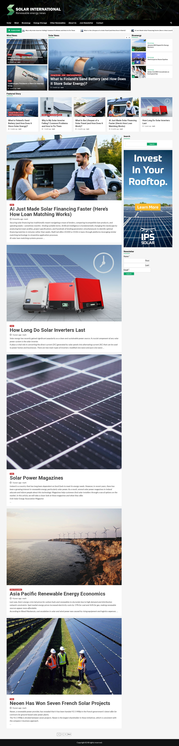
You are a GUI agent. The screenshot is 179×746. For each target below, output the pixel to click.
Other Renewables (57, 23)
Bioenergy (26, 23)
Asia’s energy (23, 602)
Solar (9, 23)
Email (126, 270)
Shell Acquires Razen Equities (158, 59)
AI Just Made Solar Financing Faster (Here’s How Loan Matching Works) (100, 30)
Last (147, 265)
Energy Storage (40, 23)
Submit (128, 274)
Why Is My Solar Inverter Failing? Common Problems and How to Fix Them (55, 123)
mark (62, 87)
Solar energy (15, 338)
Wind (16, 23)
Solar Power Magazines (36, 478)
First (147, 260)
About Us (72, 23)
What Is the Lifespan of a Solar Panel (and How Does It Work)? (46, 30)
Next (69, 734)
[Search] (171, 23)
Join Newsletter (86, 23)
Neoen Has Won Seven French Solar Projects (60, 703)
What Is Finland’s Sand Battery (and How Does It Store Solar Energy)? (20, 123)
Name (127, 256)
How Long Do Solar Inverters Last (144, 30)
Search (127, 136)
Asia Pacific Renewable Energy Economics (57, 594)
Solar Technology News (63, 75)
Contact (99, 23)
